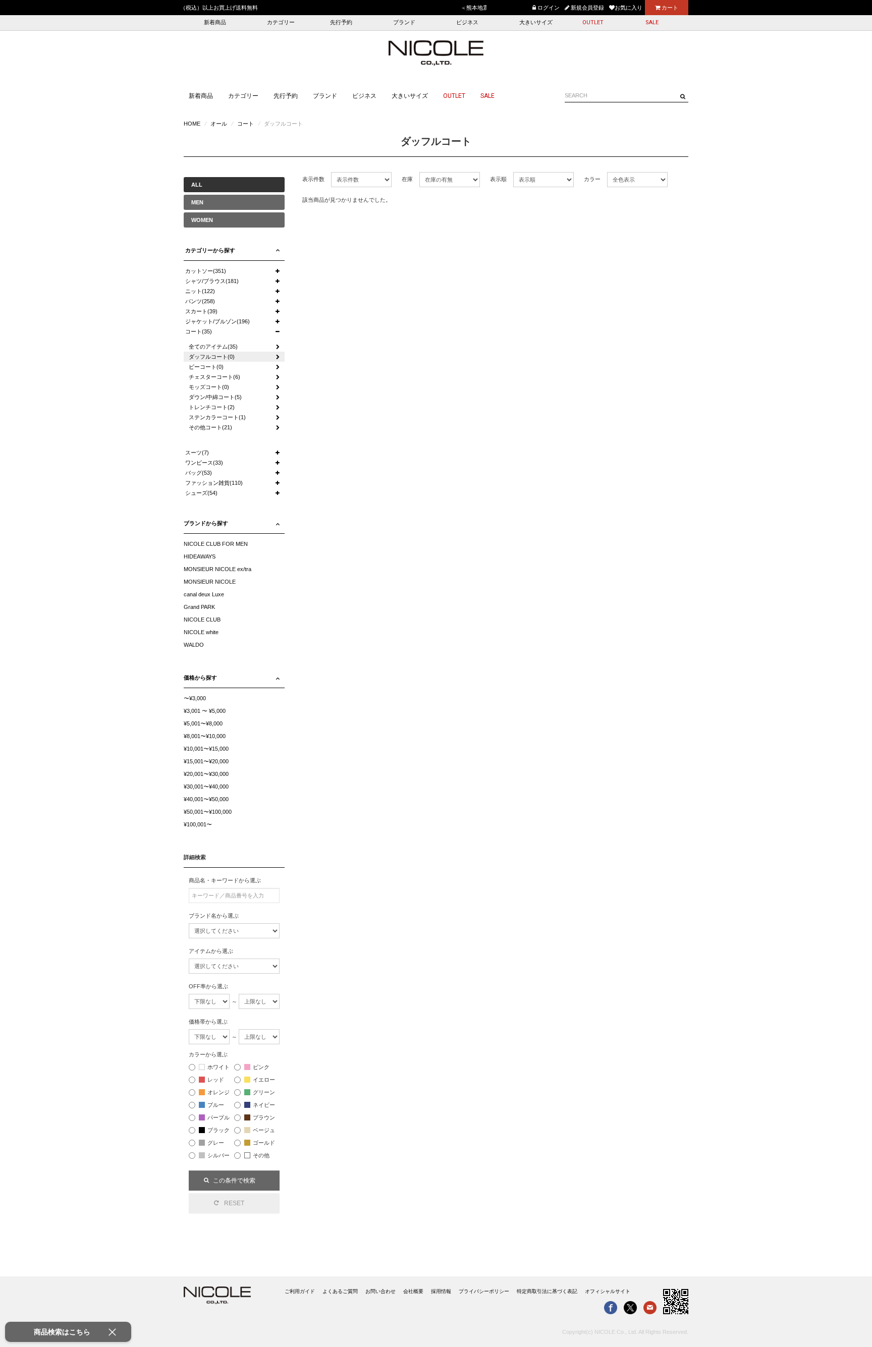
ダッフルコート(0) (212, 357)
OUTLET (593, 22)
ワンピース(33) (204, 463)
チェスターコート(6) (214, 377)
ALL (196, 185)
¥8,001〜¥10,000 (205, 736)
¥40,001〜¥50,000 (206, 799)
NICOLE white (201, 632)
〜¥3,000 (195, 698)
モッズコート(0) (209, 387)
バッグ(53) (198, 473)
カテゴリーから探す (210, 250)
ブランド (404, 22)
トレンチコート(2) (212, 407)
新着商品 (215, 22)
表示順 (498, 179)
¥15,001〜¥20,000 (206, 761)
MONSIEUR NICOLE (210, 582)
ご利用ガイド (300, 1291)
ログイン (548, 8)
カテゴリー (281, 22)
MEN (197, 202)
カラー (592, 179)
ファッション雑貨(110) (214, 483)
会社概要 (413, 1291)
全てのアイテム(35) (213, 347)
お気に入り (628, 8)
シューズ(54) (201, 493)
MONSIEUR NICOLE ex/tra (217, 569)
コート (245, 124)
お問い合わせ (380, 1291)
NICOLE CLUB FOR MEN (216, 544)
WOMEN (202, 220)
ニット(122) (200, 291)
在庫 (407, 179)
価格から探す (200, 678)
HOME (192, 124)
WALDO (194, 645)
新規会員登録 (586, 8)
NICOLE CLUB (202, 619)
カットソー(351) (205, 271)
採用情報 (441, 1291)
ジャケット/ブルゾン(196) (217, 321)
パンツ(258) (200, 301)
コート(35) (198, 331)
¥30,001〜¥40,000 (206, 786)
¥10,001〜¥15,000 (206, 749)
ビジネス (467, 22)
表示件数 (313, 179)
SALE (652, 22)
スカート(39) (201, 311)
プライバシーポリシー (484, 1291)
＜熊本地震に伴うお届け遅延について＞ (234, 8)
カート (669, 8)
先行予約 (341, 22)
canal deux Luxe (204, 594)
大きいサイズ (536, 22)
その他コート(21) (210, 427)
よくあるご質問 (340, 1291)
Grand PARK (199, 607)
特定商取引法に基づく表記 (547, 1291)
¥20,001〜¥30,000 (206, 774)
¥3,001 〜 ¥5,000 (205, 711)
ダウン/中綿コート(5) (215, 397)
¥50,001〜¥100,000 (208, 812)
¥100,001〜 (198, 824)
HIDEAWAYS (199, 556)
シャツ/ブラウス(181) (212, 281)
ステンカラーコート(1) (217, 417)
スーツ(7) (197, 453)
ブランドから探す (206, 523)
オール (218, 124)
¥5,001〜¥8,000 (203, 723)
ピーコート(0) (206, 367)
